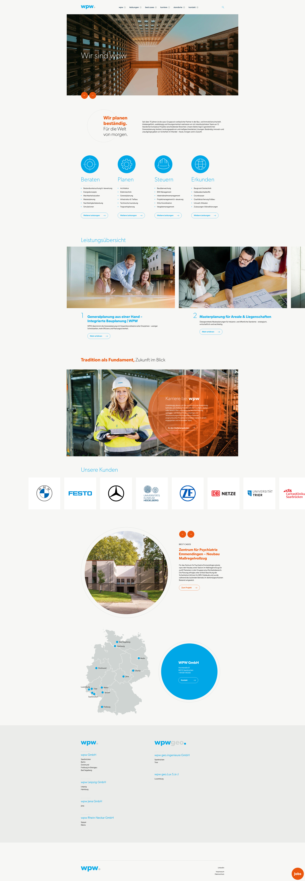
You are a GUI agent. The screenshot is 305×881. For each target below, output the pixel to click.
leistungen (134, 7)
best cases (149, 7)
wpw (121, 7)
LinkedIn (221, 867)
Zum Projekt (186, 587)
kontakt (192, 7)
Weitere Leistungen (91, 215)
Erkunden (202, 179)
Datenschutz (219, 874)
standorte (178, 7)
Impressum (220, 871)
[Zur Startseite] (88, 7)
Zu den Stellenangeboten (178, 427)
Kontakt (184, 680)
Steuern (164, 179)
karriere (163, 7)
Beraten (90, 179)
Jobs (297, 873)
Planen (126, 179)
